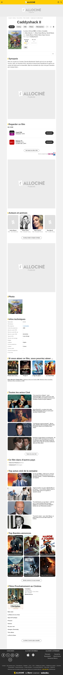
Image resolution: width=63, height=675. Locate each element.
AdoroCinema (57, 656)
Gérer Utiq (46, 667)
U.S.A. (24, 322)
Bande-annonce (29, 594)
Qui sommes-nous (11, 665)
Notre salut (10, 611)
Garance (10, 623)
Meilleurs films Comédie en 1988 (16, 380)
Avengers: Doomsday (13, 629)
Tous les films (19, 17)
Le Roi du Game (12, 635)
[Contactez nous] (10, 660)
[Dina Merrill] (50, 222)
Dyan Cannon (46, 35)
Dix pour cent (11, 626)
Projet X (25, 375)
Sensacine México (53, 658)
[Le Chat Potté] (50, 368)
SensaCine (57, 654)
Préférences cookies (50, 665)
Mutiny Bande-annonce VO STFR (31, 575)
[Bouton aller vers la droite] (53, 27)
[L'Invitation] (15, 598)
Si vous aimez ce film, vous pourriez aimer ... (31, 358)
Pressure (10, 620)
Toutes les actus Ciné (31, 454)
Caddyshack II (15, 465)
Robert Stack (38, 35)
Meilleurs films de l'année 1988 (31, 379)
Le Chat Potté (50, 375)
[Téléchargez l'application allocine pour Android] (34, 655)
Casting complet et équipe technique (31, 237)
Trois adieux (11, 632)
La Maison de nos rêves (14, 614)
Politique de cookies (40, 665)
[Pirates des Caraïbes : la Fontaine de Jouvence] (13, 368)
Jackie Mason (30, 35)
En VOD (10, 127)
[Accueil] (30, 2)
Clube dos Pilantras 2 (16, 462)
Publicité (25, 665)
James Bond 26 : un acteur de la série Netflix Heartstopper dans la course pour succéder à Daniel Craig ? (43, 411)
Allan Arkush (28, 33)
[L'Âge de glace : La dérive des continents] (37, 368)
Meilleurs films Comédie (46, 379)
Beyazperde (47, 656)
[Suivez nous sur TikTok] (17, 655)
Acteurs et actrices (18, 213)
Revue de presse (19, 667)
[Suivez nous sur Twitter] (8, 655)
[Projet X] (25, 368)
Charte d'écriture (28, 667)
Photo (12, 296)
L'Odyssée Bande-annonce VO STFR (47, 575)
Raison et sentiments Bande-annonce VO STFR (31, 554)
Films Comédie (26, 17)
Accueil (10, 17)
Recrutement (19, 665)
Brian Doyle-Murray (40, 33)
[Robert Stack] (25, 222)
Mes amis (34, 39)
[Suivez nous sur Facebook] (4, 655)
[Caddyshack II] (15, 39)
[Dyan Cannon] (37, 222)
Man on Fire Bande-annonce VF (15, 554)
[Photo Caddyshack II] (15, 306)
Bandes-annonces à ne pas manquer (31, 580)
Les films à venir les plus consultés (31, 640)
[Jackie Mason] (13, 222)
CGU (30, 665)
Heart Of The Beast (12, 617)
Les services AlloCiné (38, 667)
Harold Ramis (50, 33)
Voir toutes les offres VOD (32, 150)
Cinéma (14, 17)
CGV (33, 665)
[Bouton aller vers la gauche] (51, 27)
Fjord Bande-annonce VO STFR (15, 575)
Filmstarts (47, 654)
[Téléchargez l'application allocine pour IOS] (29, 655)
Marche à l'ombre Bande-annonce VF (47, 554)
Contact (3, 665)
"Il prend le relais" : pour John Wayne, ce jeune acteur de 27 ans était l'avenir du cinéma (43, 517)
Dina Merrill (50, 230)
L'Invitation (28, 589)
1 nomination (26, 326)
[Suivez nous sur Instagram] (13, 655)
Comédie (44, 31)
